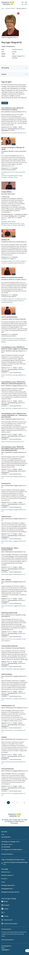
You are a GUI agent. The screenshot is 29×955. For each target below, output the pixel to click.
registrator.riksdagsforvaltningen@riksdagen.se (15, 863)
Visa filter (4, 103)
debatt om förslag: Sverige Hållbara (14, 225)
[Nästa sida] (24, 802)
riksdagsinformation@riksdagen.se (13, 849)
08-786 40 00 (7, 837)
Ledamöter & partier (10, 8)
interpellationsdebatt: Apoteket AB (13, 263)
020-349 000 (7, 847)
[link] (4, 803)
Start (2, 8)
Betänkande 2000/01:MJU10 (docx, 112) (13, 223)
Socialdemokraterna (17, 49)
